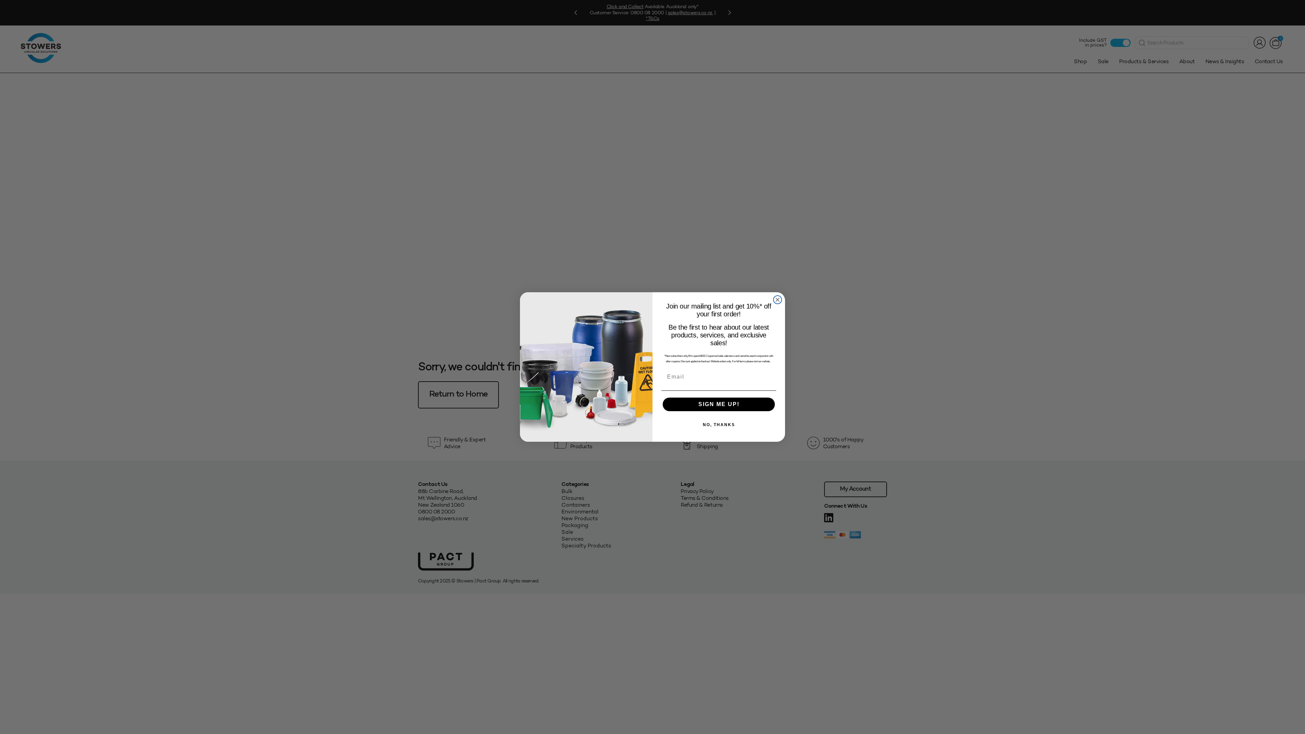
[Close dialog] (777, 300)
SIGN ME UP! (719, 404)
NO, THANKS (719, 424)
